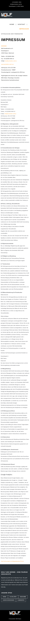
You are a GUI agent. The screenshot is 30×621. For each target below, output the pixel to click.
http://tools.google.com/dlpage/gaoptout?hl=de (12, 561)
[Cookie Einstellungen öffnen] (3, 619)
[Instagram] (16, 9)
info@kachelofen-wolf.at (11, 61)
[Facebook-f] (14, 9)
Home (12, 24)
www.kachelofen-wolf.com (7, 64)
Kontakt (21, 24)
